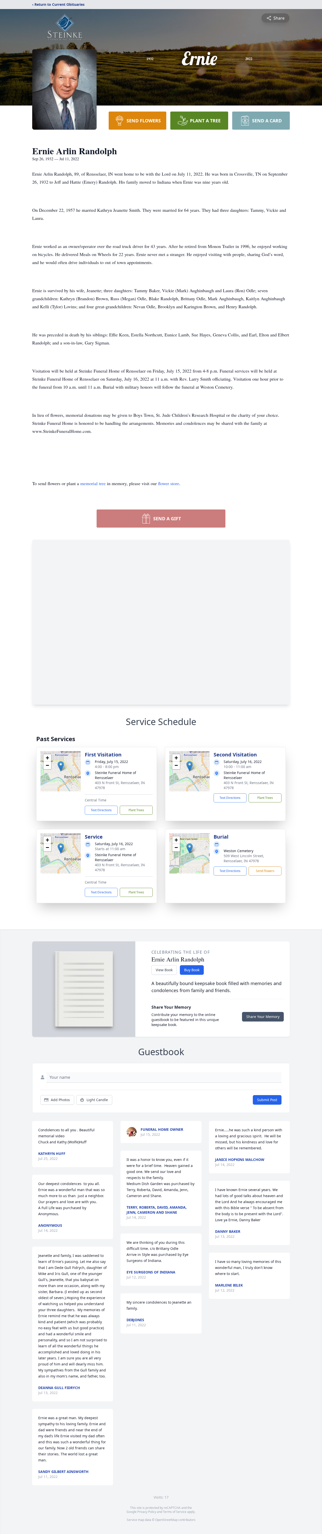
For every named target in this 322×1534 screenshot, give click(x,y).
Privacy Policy (146, 1512)
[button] (61, 766)
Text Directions (101, 810)
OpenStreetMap (166, 1520)
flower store (168, 483)
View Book (164, 969)
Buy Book (191, 969)
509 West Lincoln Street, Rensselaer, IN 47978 (244, 858)
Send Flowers (265, 871)
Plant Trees (136, 810)
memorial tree (93, 483)
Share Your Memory (262, 1016)
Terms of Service (174, 1512)
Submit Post (267, 1099)
